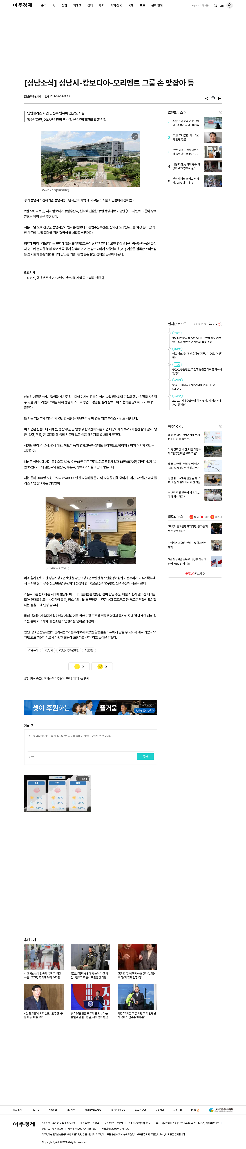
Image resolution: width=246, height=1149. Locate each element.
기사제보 (71, 1110)
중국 (43, 5)
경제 (90, 5)
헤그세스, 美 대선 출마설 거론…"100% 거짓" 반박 (197, 355)
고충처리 (159, 1110)
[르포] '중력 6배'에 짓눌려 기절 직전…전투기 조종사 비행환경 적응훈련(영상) (90, 975)
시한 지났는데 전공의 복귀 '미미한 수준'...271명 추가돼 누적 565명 (42, 975)
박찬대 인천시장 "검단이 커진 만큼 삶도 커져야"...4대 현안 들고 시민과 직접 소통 (196, 340)
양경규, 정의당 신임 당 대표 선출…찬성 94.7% (193, 387)
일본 (207, 517)
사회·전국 (116, 5)
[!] (220, 112)
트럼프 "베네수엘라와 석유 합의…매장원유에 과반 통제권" (196, 402)
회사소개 (17, 1110)
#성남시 (48, 650)
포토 (142, 5)
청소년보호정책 (118, 1110)
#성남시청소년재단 (69, 650)
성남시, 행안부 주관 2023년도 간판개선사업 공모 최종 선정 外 (65, 278)
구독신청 (35, 1110)
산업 (64, 5)
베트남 (218, 517)
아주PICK (174, 426)
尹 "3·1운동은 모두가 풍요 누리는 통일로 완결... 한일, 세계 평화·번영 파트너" (89, 1015)
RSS (193, 1110)
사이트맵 (177, 1110)
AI (54, 5)
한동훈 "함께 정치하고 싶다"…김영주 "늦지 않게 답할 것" (136, 975)
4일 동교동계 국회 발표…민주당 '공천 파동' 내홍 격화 (43, 1015)
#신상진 (89, 650)
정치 (101, 5)
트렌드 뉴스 (175, 113)
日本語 (205, 5)
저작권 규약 (140, 1110)
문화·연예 (157, 5)
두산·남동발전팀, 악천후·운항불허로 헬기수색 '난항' (197, 371)
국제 (130, 5)
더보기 (185, 574)
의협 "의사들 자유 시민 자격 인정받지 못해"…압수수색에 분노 (137, 1015)
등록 (145, 756)
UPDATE (213, 324)
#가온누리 (33, 650)
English (195, 5)
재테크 (77, 5)
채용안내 (53, 1110)
